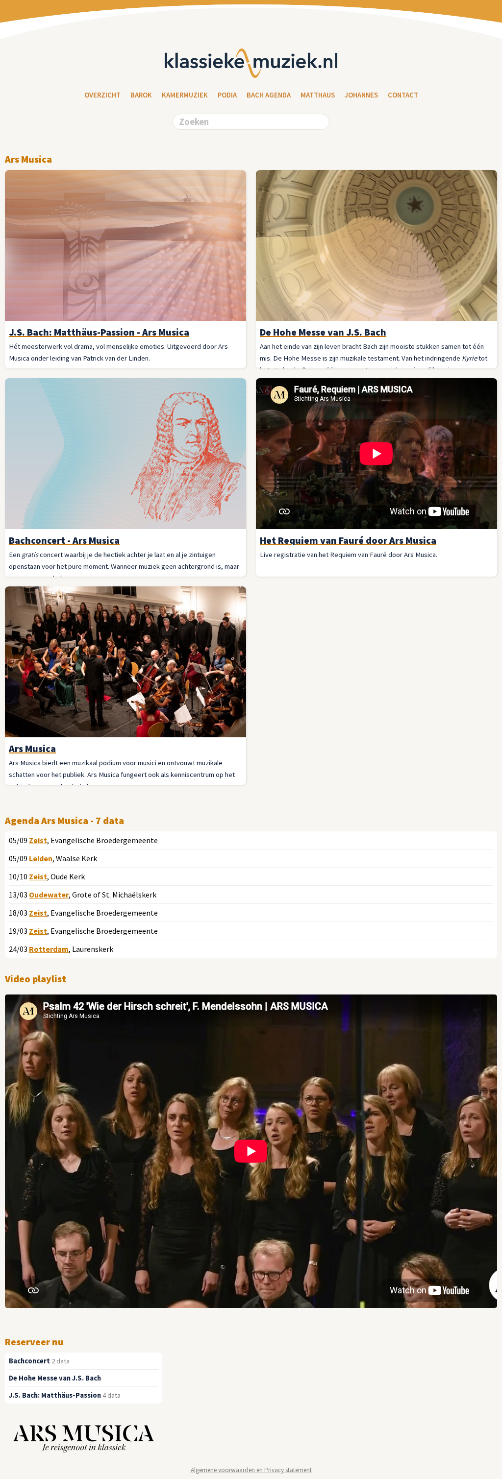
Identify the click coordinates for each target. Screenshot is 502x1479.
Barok (141, 95)
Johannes (361, 95)
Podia (227, 95)
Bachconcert (29, 1361)
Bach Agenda (269, 95)
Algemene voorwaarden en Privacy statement (251, 1470)
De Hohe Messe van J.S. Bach (55, 1378)
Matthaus (318, 95)
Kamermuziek (185, 95)
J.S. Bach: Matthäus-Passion (55, 1395)
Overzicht (102, 95)
